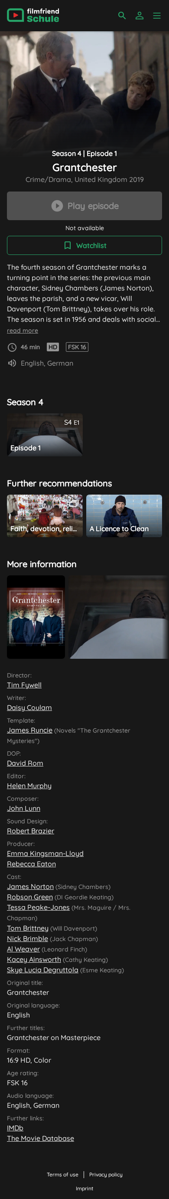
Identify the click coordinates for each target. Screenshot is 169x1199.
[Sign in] (139, 15)
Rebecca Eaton (31, 863)
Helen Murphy (29, 785)
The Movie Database (40, 1138)
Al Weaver (23, 949)
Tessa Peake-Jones (38, 907)
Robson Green (30, 896)
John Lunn (23, 808)
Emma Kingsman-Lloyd (45, 853)
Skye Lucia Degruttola (42, 969)
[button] (157, 15)
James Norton (30, 886)
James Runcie (29, 730)
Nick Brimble (27, 938)
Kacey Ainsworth (34, 959)
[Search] (122, 15)
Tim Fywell (24, 684)
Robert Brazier (30, 830)
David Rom (25, 763)
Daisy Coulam (29, 707)
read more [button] (22, 330)
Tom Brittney (28, 928)
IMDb (15, 1127)
